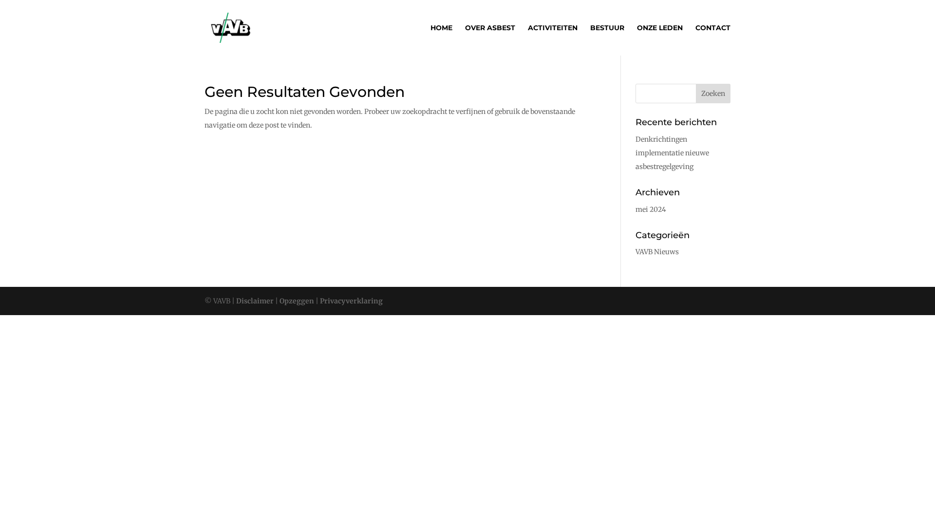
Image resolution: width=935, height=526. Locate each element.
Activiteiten (553, 28)
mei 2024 (651, 209)
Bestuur (607, 28)
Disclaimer (255, 301)
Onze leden (660, 28)
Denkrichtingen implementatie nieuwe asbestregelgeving (672, 153)
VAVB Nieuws (657, 251)
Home (441, 28)
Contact (712, 28)
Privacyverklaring (350, 301)
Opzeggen (296, 301)
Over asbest (490, 28)
